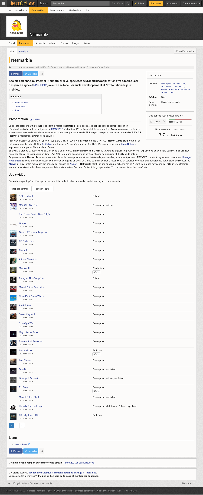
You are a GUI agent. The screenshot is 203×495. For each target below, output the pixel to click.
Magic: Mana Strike (28, 332)
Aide (119, 490)
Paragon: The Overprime (31, 278)
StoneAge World (27, 323)
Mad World (24, 268)
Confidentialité (66, 490)
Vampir (22, 223)
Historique (23, 51)
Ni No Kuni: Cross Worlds (31, 296)
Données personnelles (85, 490)
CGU (56, 490)
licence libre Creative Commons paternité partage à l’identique (62, 472)
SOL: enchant (26, 196)
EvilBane (23, 387)
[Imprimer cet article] (41, 73)
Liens (18, 110)
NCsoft (73, 163)
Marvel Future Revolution (31, 287)
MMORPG (39, 85)
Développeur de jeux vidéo (173, 83)
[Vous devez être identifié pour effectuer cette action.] (163, 121)
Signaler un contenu (106, 490)
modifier (36, 119)
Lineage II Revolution (29, 378)
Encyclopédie (20, 483)
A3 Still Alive (25, 305)
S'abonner (156, 3)
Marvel (12, 163)
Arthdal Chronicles (28, 259)
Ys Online (47, 143)
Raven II (23, 250)
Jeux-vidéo (20, 106)
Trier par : (41, 188)
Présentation (21, 102)
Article (11, 51)
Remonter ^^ (188, 483)
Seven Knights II (27, 314)
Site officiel (21, 444)
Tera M (22, 369)
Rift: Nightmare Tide (29, 415)
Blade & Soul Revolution (31, 341)
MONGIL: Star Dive (28, 205)
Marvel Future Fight (29, 397)
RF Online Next (26, 241)
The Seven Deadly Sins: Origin (34, 214)
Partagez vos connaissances (79, 462)
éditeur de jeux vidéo (170, 89)
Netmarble (39, 34)
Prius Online (127, 143)
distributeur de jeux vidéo (172, 86)
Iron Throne (25, 360)
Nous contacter (130, 490)
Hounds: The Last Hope (31, 406)
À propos (31, 490)
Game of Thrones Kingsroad (33, 232)
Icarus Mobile (26, 350)
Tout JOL (116, 3)
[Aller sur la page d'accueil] (9, 483)
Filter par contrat (19, 188)
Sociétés (34, 483)
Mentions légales (44, 490)
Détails (96, 272)
